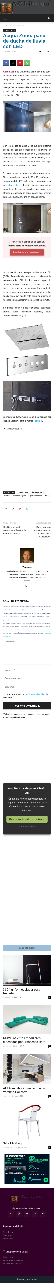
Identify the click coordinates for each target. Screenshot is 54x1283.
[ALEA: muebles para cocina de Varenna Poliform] (27, 1069)
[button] (5, 18)
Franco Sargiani (19, 496)
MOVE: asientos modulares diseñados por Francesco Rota (24, 1040)
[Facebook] (6, 63)
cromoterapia (22, 492)
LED (46, 496)
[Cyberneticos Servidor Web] (27, 1169)
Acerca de (8, 1238)
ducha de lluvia (13, 185)
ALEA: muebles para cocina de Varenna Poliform (24, 1090)
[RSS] (27, 1214)
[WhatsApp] (27, 63)
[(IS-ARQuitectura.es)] (27, 7)
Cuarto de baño (17, 25)
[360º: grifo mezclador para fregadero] (27, 970)
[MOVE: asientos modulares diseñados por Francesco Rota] (27, 1019)
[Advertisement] (27, 458)
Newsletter (8, 1232)
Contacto (7, 1235)
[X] (13, 63)
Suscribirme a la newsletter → (27, 252)
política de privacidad (35, 694)
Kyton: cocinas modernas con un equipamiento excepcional (42, 532)
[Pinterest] (20, 63)
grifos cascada (36, 496)
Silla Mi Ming (12, 1143)
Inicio (5, 25)
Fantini (37, 421)
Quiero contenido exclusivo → (27, 819)
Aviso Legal (8, 1257)
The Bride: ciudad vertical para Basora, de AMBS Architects (14, 530)
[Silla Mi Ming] (27, 1122)
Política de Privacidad (13, 1260)
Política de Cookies (12, 1263)
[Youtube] (43, 1214)
